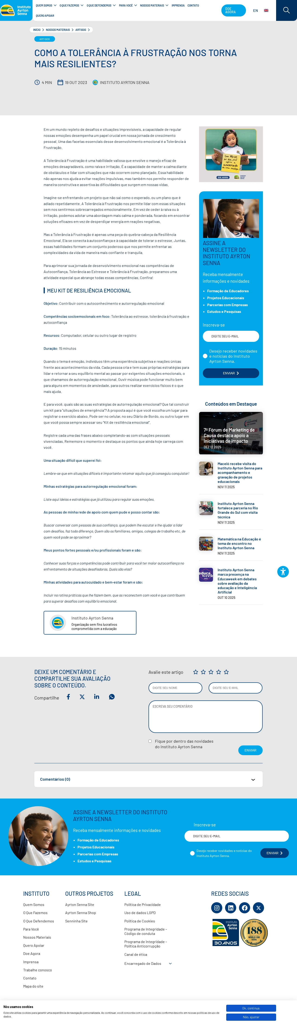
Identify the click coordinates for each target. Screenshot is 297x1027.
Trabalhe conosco (37, 970)
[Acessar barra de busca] (286, 10)
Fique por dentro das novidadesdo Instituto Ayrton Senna (184, 743)
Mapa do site (33, 986)
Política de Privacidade (142, 904)
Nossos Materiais (58, 29)
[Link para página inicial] (16, 10)
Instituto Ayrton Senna (124, 82)
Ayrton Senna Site (79, 904)
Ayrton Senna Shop (80, 912)
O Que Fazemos (35, 912)
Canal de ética (135, 954)
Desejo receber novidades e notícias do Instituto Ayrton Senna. (233, 356)
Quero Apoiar (33, 945)
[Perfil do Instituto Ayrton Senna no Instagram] (216, 907)
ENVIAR (229, 373)
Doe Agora (31, 953)
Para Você (31, 929)
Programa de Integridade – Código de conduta (145, 931)
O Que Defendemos (38, 921)
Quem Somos (33, 904)
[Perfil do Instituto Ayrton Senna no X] (258, 907)
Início (36, 29)
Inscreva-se (214, 325)
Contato (29, 978)
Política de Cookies (139, 921)
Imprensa (31, 962)
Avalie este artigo (165, 672)
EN (255, 10)
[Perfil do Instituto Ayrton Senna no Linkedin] (230, 907)
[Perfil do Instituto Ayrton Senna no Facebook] (244, 907)
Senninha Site (76, 921)
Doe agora (230, 10)
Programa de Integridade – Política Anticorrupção (145, 943)
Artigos (80, 29)
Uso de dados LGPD (140, 912)
